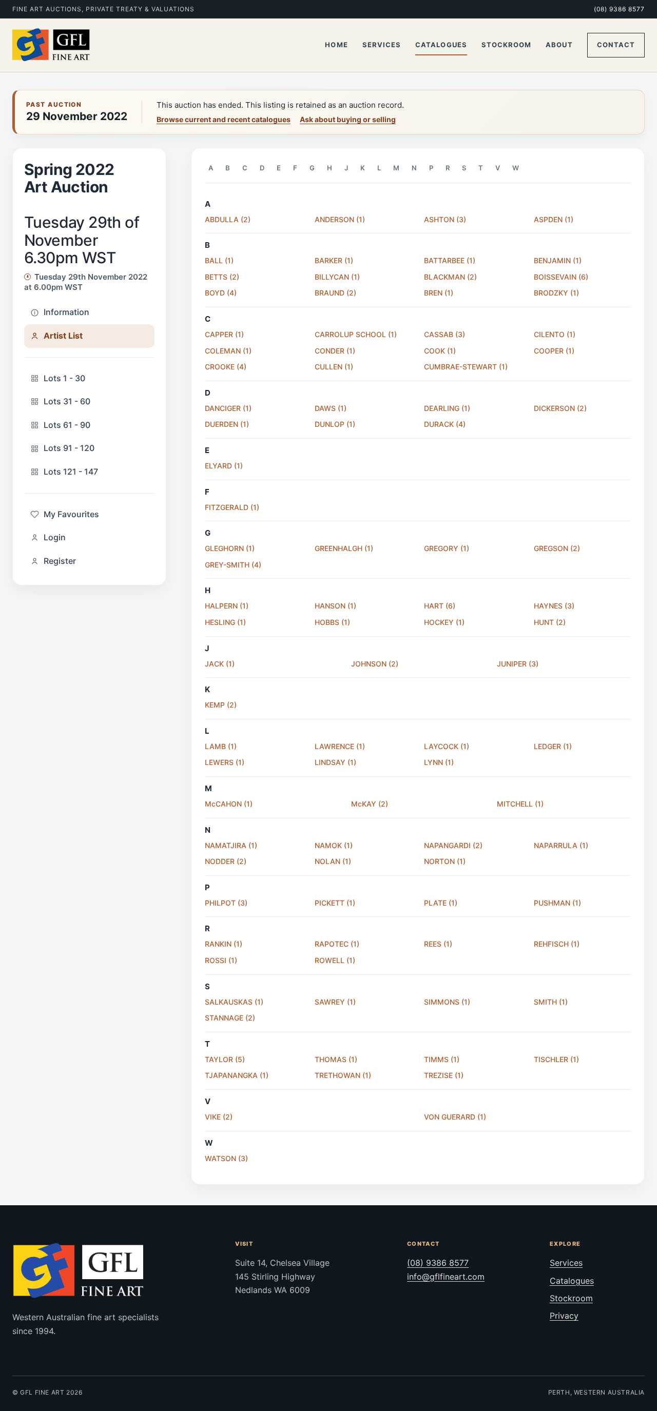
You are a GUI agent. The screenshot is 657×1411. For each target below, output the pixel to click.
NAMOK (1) (334, 845)
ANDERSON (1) (340, 219)
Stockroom (506, 45)
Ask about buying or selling (348, 119)
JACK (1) (220, 663)
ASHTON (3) (445, 219)
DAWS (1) (330, 408)
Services (381, 45)
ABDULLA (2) (227, 219)
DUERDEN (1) (227, 424)
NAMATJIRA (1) (231, 845)
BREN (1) (438, 292)
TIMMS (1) (441, 1059)
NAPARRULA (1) (561, 845)
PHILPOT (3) (226, 902)
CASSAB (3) (444, 334)
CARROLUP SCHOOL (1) (356, 334)
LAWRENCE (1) (340, 746)
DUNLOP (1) (335, 424)
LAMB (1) (221, 746)
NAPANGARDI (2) (453, 845)
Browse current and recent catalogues (224, 119)
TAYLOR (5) (225, 1059)
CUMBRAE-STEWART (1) (466, 366)
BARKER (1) (334, 260)
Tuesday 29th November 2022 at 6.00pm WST (85, 282)
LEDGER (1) (553, 746)
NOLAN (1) (333, 861)
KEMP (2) (221, 704)
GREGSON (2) (557, 548)
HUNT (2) (550, 622)
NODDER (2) (225, 861)
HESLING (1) (225, 622)
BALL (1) (219, 260)
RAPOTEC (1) (337, 943)
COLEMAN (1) (228, 350)
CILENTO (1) (554, 334)
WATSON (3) (226, 1158)
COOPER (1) (554, 350)
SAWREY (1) (335, 1001)
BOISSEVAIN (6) (561, 276)
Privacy (564, 1315)
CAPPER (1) (224, 334)
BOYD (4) (221, 292)
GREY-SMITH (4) (233, 564)
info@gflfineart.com (446, 1276)
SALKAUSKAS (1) (234, 1001)
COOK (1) (440, 350)
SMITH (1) (551, 1001)
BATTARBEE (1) (449, 260)
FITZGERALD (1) (232, 507)
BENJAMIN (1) (558, 260)
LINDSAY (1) (335, 762)
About (559, 45)
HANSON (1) (335, 605)
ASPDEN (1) (553, 219)
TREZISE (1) (443, 1075)
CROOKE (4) (225, 366)
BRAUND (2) (335, 292)
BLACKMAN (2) (450, 276)
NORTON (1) (445, 861)
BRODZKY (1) (556, 292)
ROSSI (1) (221, 960)
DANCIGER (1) (228, 408)
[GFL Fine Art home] (51, 45)
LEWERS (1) (224, 762)
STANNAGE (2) (230, 1017)
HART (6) (439, 605)
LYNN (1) (439, 762)
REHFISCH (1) (556, 943)
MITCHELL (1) (520, 803)
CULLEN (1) (334, 366)
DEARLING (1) (447, 408)
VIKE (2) (219, 1116)
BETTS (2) (222, 276)
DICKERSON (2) (560, 408)
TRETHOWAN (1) (343, 1075)
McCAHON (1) (229, 803)
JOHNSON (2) (374, 663)
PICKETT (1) (335, 902)
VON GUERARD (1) (455, 1116)
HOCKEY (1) (444, 622)
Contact (616, 45)
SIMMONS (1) (447, 1001)
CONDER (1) (335, 350)
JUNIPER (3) (517, 663)
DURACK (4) (445, 424)
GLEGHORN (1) (230, 548)
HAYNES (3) (554, 605)
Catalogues (441, 45)
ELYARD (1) (224, 465)
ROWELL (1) (335, 960)
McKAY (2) (369, 803)
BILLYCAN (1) (337, 276)
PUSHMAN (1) (557, 902)
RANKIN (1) (223, 943)
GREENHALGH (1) (344, 548)
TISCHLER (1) (556, 1059)
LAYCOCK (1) (446, 746)
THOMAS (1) (336, 1059)
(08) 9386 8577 (619, 9)
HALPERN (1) (226, 605)
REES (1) (438, 943)
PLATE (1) (440, 902)
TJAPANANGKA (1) (236, 1075)
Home (336, 45)
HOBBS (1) (332, 622)
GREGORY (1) (446, 548)
